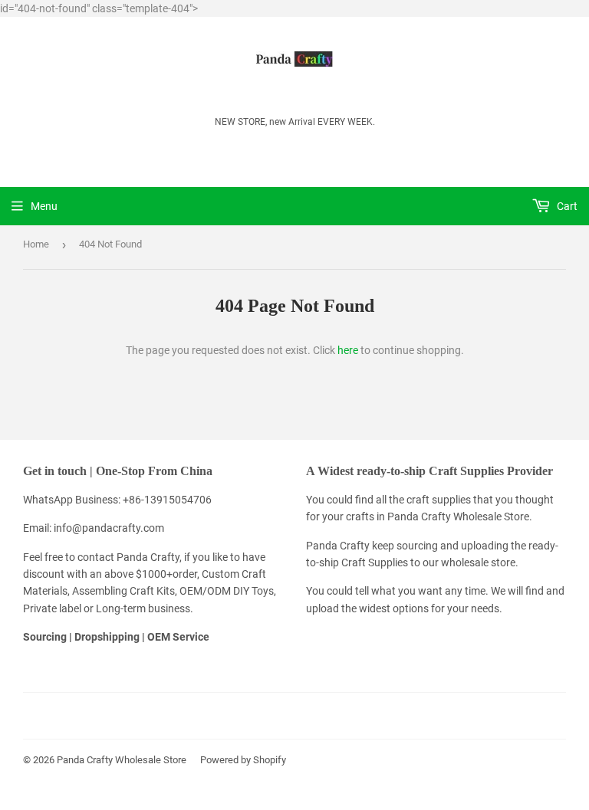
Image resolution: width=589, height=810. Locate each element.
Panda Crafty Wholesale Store (121, 760)
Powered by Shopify (243, 760)
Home (36, 244)
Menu (44, 206)
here (347, 350)
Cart (565, 206)
